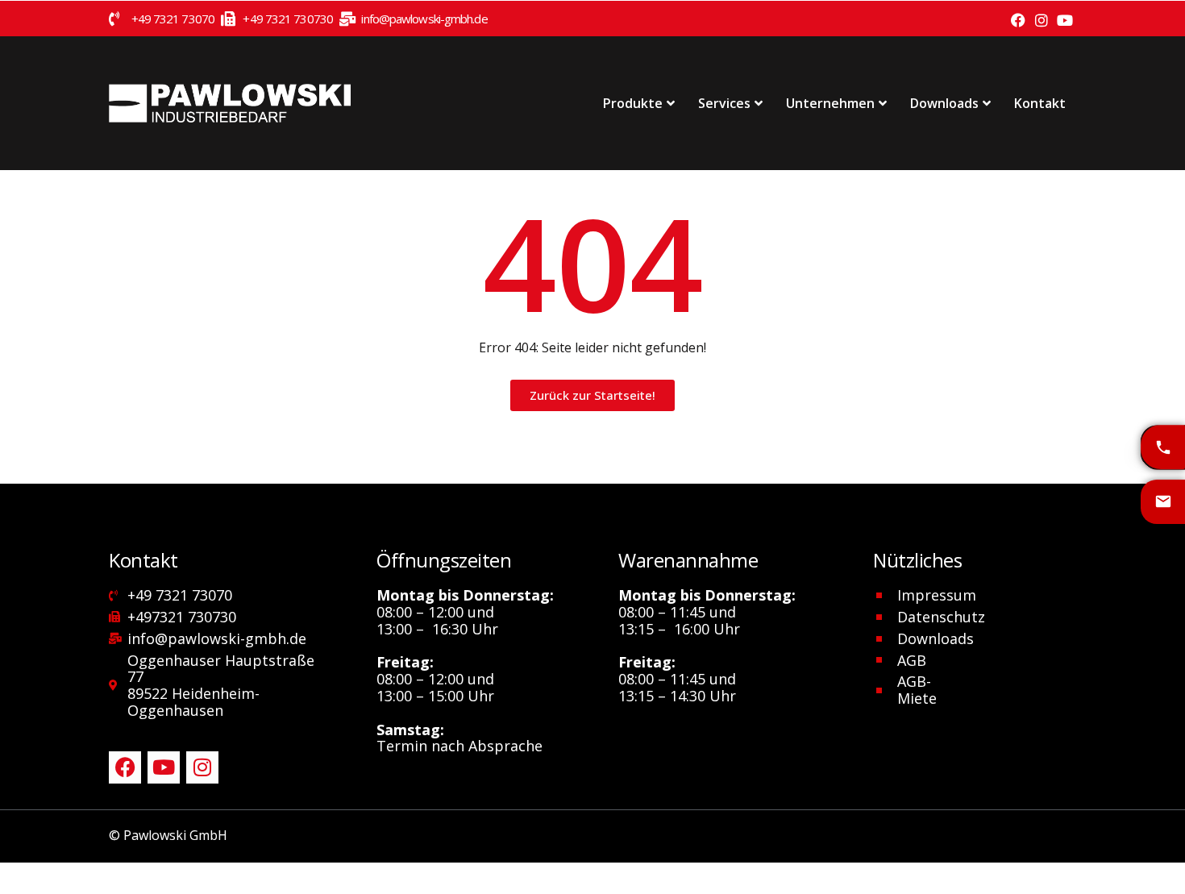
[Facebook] (1018, 20)
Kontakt (1040, 103)
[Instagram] (1041, 20)
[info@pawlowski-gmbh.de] (1163, 502)
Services (724, 103)
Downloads (944, 103)
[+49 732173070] (1163, 447)
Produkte (633, 103)
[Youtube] (1064, 20)
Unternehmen (830, 103)
